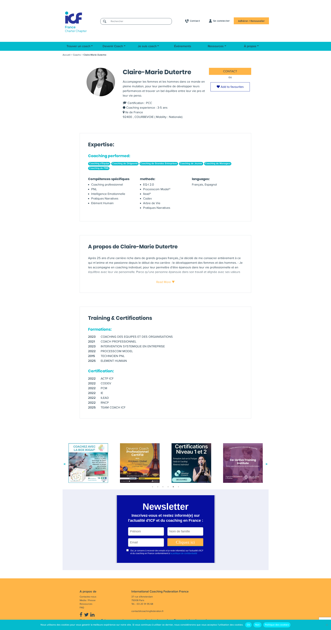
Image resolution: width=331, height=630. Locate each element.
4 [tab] (168, 487)
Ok (248, 624)
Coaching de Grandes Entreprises (158, 163)
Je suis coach (147, 46)
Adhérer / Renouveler (251, 21)
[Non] (326, 625)
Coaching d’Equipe (99, 163)
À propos (250, 46)
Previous (64, 463)
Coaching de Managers (217, 163)
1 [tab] (152, 487)
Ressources (216, 46)
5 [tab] (173, 487)
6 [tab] (178, 487)
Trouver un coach (78, 46)
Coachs (77, 54)
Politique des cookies (277, 624)
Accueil (66, 54)
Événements (182, 46)
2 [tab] (157, 487)
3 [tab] (163, 487)
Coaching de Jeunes (191, 163)
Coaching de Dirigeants (125, 163)
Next (267, 463)
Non (257, 624)
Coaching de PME (99, 168)
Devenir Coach (113, 46)
